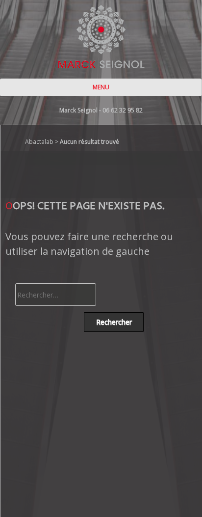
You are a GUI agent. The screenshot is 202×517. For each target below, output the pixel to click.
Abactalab (39, 141)
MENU (101, 87)
